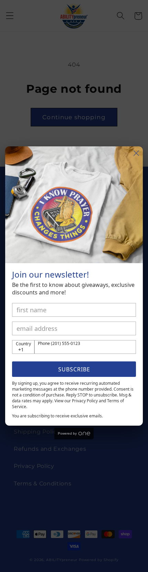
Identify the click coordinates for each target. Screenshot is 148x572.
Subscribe (74, 369)
